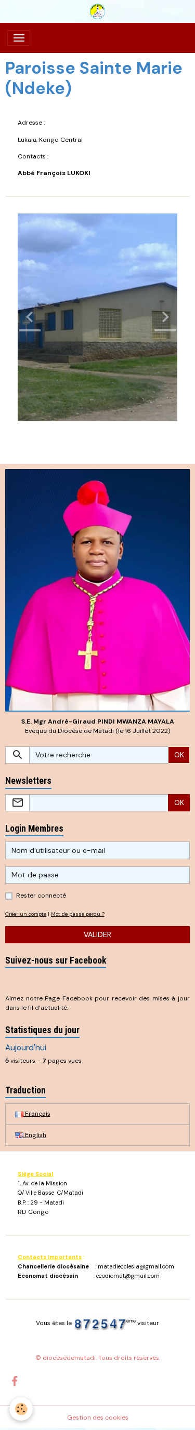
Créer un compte (25, 914)
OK (179, 754)
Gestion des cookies (97, 1417)
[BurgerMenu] (18, 38)
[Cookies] (21, 1409)
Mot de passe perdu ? (78, 914)
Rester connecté (41, 895)
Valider (97, 934)
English (34, 1135)
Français (36, 1114)
